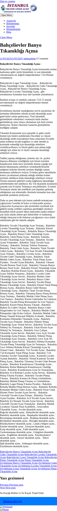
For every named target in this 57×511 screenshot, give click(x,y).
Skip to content (7, 1)
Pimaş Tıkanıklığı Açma (37, 460)
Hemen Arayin (12, 501)
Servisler (10, 26)
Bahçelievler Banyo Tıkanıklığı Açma (19, 451)
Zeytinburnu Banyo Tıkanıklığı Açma (19, 463)
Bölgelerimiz (12, 23)
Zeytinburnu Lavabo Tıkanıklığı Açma (37, 465)
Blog (8, 32)
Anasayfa (11, 20)
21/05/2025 (11, 58)
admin (29, 58)
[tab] (6, 15)
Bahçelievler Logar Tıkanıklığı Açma (25, 457)
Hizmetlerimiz (13, 29)
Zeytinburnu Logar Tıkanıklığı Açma (18, 468)
